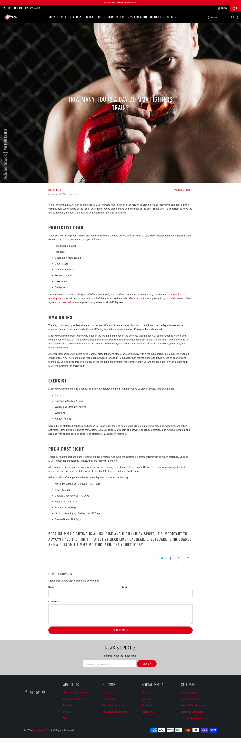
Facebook (147, 705)
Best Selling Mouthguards (195, 705)
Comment (53, 601)
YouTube (146, 699)
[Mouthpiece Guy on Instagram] (9, 8)
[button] (53, 17)
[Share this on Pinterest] (179, 558)
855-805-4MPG (32, 8)
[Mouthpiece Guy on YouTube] (20, 8)
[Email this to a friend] (188, 558)
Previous (177, 190)
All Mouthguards (190, 699)
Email (125, 587)
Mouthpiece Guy (41, 730)
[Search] (233, 17)
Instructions (109, 699)
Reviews (67, 705)
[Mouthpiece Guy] (10, 17)
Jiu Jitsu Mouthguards (193, 718)
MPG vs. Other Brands (75, 692)
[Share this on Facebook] (170, 558)
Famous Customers (74, 699)
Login (224, 8)
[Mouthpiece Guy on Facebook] (4, 8)
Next (188, 190)
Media (66, 711)
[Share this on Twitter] (162, 558)
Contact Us (108, 692)
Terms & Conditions (113, 705)
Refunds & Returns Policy (116, 711)
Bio (65, 718)
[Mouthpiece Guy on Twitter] (15, 8)
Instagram (147, 711)
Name (51, 587)
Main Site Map (189, 692)
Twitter (146, 692)
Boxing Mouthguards (192, 711)
